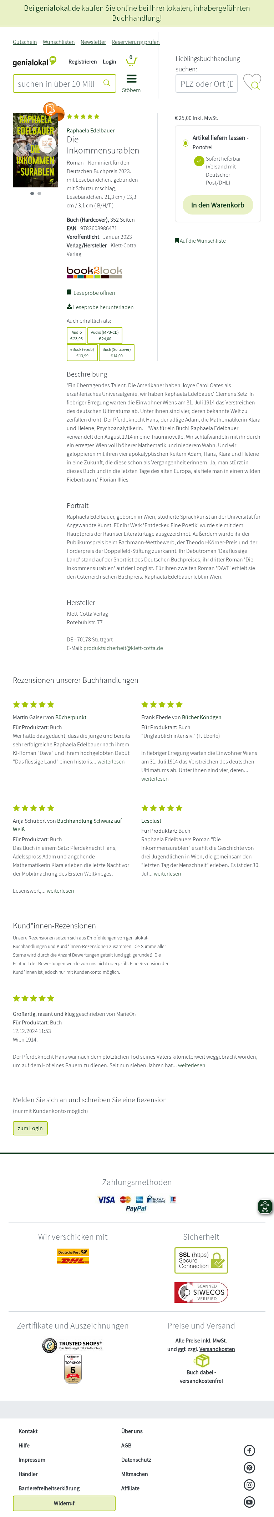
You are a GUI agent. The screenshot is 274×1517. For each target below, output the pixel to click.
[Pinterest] (249, 1468)
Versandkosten (217, 1349)
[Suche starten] (107, 83)
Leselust (151, 821)
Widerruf (64, 1503)
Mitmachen (134, 1474)
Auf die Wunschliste (202, 241)
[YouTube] (249, 1502)
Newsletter (93, 42)
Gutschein (25, 42)
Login (109, 61)
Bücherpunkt (70, 717)
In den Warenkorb (217, 205)
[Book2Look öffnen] (54, 111)
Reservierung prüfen (136, 42)
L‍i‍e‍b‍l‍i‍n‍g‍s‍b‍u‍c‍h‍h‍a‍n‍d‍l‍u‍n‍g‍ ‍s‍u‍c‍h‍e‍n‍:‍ (208, 64)
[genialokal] (34, 61)
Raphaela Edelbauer (91, 130)
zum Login (30, 1128)
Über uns (132, 1431)
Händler (28, 1474)
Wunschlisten (59, 42)
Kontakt (28, 1431)
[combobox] (56, 83)
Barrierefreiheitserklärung (49, 1488)
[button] (131, 86)
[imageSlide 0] (32, 193)
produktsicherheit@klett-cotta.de (123, 648)
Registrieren (82, 61)
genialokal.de (58, 7)
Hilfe (24, 1445)
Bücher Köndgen (202, 717)
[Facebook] (249, 1451)
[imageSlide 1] (39, 193)
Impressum (32, 1459)
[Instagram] (249, 1485)
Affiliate (130, 1488)
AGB (126, 1445)
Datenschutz (136, 1459)
